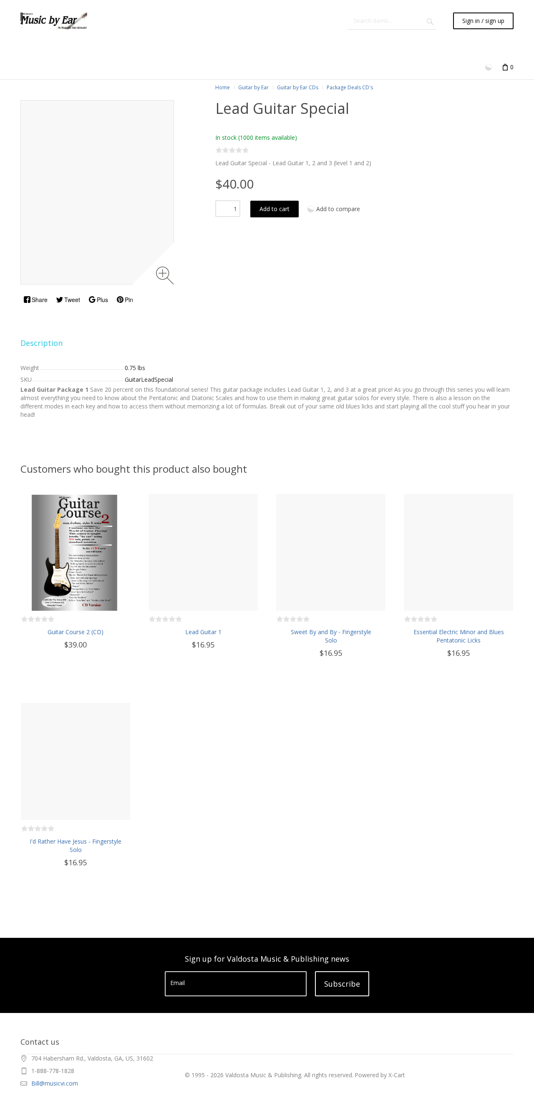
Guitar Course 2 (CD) (75, 632)
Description (41, 343)
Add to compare (338, 209)
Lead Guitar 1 (203, 632)
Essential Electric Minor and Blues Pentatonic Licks (458, 636)
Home (222, 87)
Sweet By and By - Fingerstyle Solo (331, 636)
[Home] (53, 21)
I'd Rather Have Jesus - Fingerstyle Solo (75, 845)
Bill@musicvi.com (54, 1083)
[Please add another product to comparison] (489, 67)
